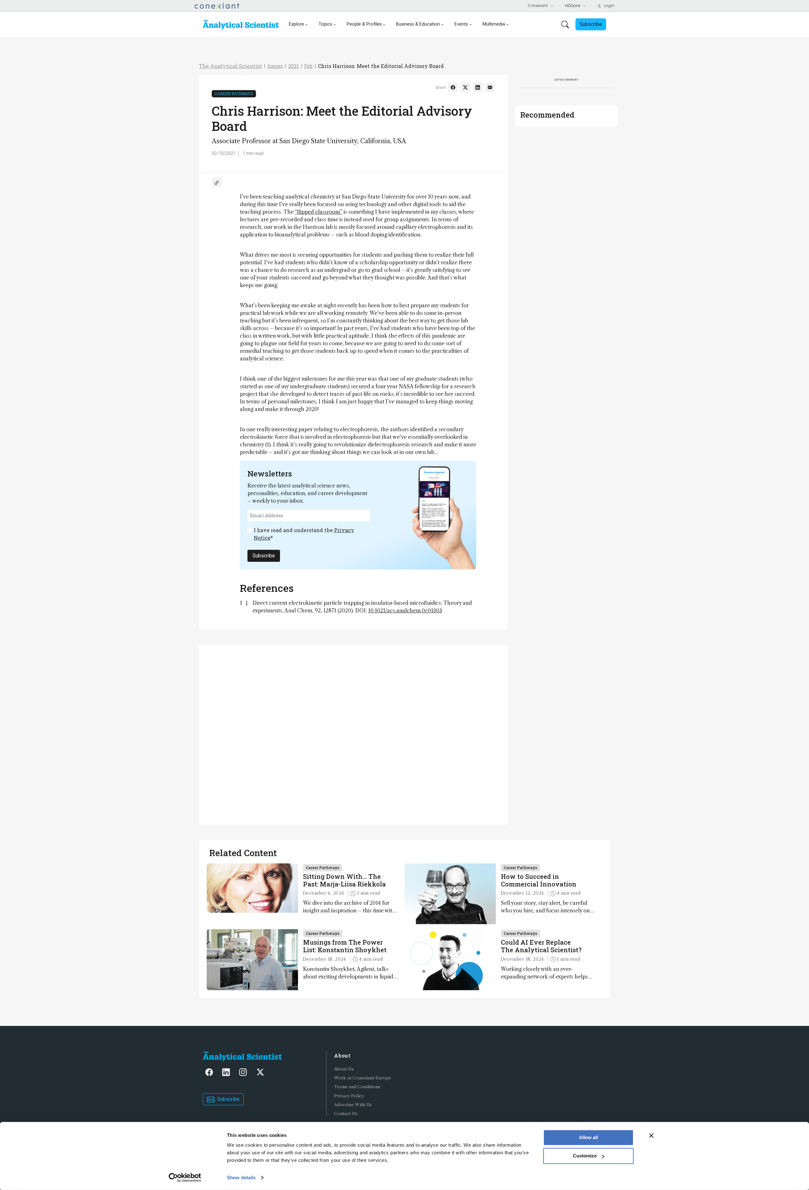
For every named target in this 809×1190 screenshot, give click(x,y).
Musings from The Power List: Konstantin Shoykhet (344, 946)
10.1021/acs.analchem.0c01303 (405, 610)
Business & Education (418, 24)
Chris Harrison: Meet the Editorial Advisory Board (381, 66)
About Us (344, 1069)
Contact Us (345, 1113)
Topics (325, 24)
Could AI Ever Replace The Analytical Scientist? (541, 946)
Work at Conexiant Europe (362, 1078)
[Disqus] (353, 734)
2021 (293, 66)
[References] (217, 182)
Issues (275, 66)
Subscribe (263, 556)
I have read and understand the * (304, 534)
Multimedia (494, 24)
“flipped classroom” (318, 212)
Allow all (588, 1137)
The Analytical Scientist (230, 66)
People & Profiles (364, 24)
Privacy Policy (349, 1096)
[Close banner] (651, 1136)
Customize (585, 1155)
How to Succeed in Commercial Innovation (538, 880)
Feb (308, 66)
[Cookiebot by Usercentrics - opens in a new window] (185, 1177)
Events (461, 24)
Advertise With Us (353, 1104)
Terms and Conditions (357, 1086)
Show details (241, 1177)
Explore (296, 24)
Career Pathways (234, 93)
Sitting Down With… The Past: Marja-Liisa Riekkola (344, 880)
